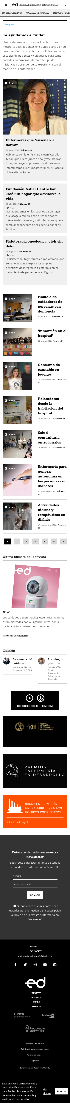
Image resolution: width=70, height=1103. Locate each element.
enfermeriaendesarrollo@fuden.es (35, 956)
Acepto (61, 1091)
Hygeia (36, 1006)
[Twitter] (25, 965)
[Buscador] (65, 5)
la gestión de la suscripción (44, 910)
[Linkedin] (55, 965)
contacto (35, 946)
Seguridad (35, 1060)
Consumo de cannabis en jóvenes (49, 369)
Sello (36, 1002)
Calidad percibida (37, 13)
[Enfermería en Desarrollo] (35, 982)
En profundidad (12, 13)
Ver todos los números (16, 635)
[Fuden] (22, 1015)
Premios (36, 997)
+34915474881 (35, 951)
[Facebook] (15, 965)
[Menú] (6, 4)
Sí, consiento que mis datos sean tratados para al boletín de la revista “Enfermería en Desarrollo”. (35, 912)
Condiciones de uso (35, 1043)
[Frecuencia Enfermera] (35, 1028)
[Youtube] (45, 965)
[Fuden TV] (48, 1015)
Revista (36, 993)
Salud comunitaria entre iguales (49, 437)
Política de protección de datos (35, 1049)
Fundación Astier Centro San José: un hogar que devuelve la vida (33, 194)
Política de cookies (35, 1054)
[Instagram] (35, 965)
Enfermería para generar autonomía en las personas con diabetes (52, 476)
